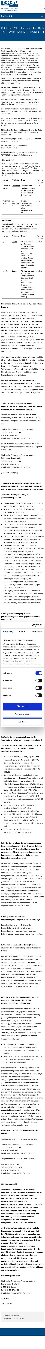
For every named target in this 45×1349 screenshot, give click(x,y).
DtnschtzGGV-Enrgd (18, 438)
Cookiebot (18, 155)
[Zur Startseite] (9, 7)
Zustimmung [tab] (8, 632)
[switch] (38, 680)
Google (14, 241)
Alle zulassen (22, 706)
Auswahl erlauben (22, 714)
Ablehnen (22, 722)
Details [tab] (22, 632)
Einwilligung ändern (9, 148)
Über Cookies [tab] (36, 632)
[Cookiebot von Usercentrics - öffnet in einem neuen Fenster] (32, 625)
